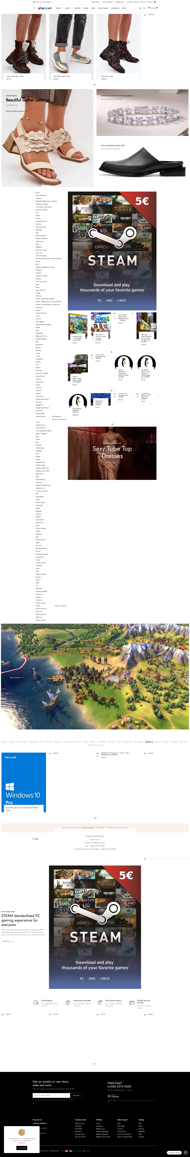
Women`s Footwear (60, 606)
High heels (39, 230)
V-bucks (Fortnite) (41, 574)
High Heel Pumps (41, 227)
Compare (44, 25)
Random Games (40, 502)
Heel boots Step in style (156, 76)
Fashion (77, 8)
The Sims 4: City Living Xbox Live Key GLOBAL (78, 337)
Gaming (38, 218)
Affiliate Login (100, 1129)
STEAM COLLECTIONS (8, 912)
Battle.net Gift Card (41, 336)
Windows (38, 296)
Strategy (38, 293)
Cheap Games (103, 8)
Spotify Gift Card (41, 540)
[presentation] (65, 326)
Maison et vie (39, 241)
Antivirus (38, 319)
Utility (37, 571)
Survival (38, 551)
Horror (38, 422)
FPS (37, 213)
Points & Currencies (41, 491)
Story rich (38, 545)
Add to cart (86, 327)
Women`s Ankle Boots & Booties (45, 299)
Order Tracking (95, 2)
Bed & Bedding (56, 416)
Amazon (38, 310)
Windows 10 (39, 594)
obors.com (39, 253)
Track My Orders (80, 1137)
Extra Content (39, 382)
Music (37, 454)
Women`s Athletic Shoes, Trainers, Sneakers (48, 302)
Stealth (37, 543)
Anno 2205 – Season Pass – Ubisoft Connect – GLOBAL (101, 317)
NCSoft (38, 459)
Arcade (38, 327)
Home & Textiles (40, 416)
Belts (37, 342)
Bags (37, 330)
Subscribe (76, 1095)
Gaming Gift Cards (41, 221)
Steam (37, 287)
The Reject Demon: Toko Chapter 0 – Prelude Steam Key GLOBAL (123, 373)
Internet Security (40, 425)
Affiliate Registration (102, 1131)
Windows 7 (39, 597)
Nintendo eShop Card (42, 468)
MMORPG (39, 247)
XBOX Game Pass (41, 614)
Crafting (38, 362)
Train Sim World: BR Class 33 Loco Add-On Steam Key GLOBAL (123, 338)
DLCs (37, 365)
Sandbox (38, 517)
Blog (124, 8)
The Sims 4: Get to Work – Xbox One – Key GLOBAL (146, 337)
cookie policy (21, 1143)
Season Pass (39, 523)
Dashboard (78, 1131)
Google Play (39, 405)
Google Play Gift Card (42, 408)
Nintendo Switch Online (43, 471)
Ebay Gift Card (40, 376)
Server (37, 525)
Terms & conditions (107, 2)
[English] (155, 2)
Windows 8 (39, 600)
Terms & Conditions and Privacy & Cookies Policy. (62, 1100)
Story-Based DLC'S (41, 548)
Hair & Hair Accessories (59, 419)
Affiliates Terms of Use (103, 1137)
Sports (37, 284)
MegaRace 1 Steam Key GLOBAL (96, 395)
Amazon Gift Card (41, 313)
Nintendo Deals (40, 462)
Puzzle (37, 500)
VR (36, 586)
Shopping (38, 534)
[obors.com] (45, 8)
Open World (39, 474)
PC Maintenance (40, 479)
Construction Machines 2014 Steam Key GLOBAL (143, 396)
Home (58, 8)
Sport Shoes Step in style (14, 76)
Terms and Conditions (124, 1134)
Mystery (38, 457)
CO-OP (38, 356)
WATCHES (39, 589)
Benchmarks (39, 345)
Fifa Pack (38, 391)
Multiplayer (39, 451)
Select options (44, 29)
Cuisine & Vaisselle (41, 210)
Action (37, 193)
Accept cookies (22, 1148)
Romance (38, 514)
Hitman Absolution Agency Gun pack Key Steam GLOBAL (101, 373)
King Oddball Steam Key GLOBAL (73, 410)
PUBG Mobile (40, 497)
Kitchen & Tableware (42, 238)
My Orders (78, 1126)
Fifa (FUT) (38, 388)
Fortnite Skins (40, 396)
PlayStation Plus (40, 488)
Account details (80, 1134)
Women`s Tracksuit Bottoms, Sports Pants (48, 304)
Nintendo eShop (40, 465)
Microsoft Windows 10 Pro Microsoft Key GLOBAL (22, 808)
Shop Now (6, 941)
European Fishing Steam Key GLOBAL (145, 356)
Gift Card (38, 224)
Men (37, 442)
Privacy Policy (121, 1131)
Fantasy (38, 385)
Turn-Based (39, 566)
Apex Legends (40, 322)
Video (37, 580)
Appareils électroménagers (43, 325)
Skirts (37, 537)
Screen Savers (40, 520)
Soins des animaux (41, 281)
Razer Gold (39, 505)
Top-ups (38, 560)
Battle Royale (39, 333)
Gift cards (39, 402)
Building (38, 350)
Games (85, 8)
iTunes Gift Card (40, 428)
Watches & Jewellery (41, 591)
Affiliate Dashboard (102, 1134)
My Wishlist (78, 1129)
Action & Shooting (41, 195)
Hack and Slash (40, 413)
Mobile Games (40, 448)
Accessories (39, 307)
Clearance (115, 8)
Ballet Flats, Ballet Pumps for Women (46, 201)
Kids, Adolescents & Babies (44, 431)
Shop (67, 8)
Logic (37, 436)
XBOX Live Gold (40, 620)
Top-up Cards (40, 557)
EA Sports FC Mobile (42, 373)
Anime (37, 316)
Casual (38, 353)
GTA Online (39, 411)
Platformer (39, 482)
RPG (37, 264)
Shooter (38, 531)
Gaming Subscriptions (42, 399)
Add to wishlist (44, 16)
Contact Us (149, 2)
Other (37, 477)
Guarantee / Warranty (133, 2)
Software (38, 279)
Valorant (38, 577)
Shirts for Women (41, 528)
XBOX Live (39, 617)
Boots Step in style (59, 76)
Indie (93, 8)
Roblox (38, 508)
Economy (38, 379)
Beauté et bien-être (41, 339)
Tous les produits (41, 563)
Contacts (120, 1129)
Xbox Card (39, 611)
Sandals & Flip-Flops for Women (45, 267)
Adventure (39, 198)
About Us (142, 2)
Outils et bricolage (41, 256)
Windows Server (41, 603)
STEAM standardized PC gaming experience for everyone (20, 920)
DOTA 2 (38, 368)
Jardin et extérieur (41, 236)
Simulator (38, 273)
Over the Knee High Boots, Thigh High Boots (49, 259)
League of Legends (41, 434)
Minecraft (38, 445)
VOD (37, 583)
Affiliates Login (120, 2)
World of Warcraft (41, 609)
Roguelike (38, 511)
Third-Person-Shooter (42, 554)
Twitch (37, 568)
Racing (38, 261)
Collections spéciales (42, 204)
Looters (38, 439)
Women (38, 606)
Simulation (39, 270)
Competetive (39, 359)
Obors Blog (121, 1126)
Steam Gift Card (40, 290)
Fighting (38, 393)
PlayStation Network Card (43, 485)
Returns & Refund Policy (125, 1137)
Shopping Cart (79, 1123)
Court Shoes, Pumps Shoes (44, 207)
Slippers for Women (42, 276)
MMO (37, 244)
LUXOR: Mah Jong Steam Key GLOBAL (78, 356)
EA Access (39, 370)
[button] (42, 2)
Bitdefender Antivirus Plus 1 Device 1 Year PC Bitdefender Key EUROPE (115, 754)
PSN (37, 494)
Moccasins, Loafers (41, 250)
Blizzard (38, 347)
